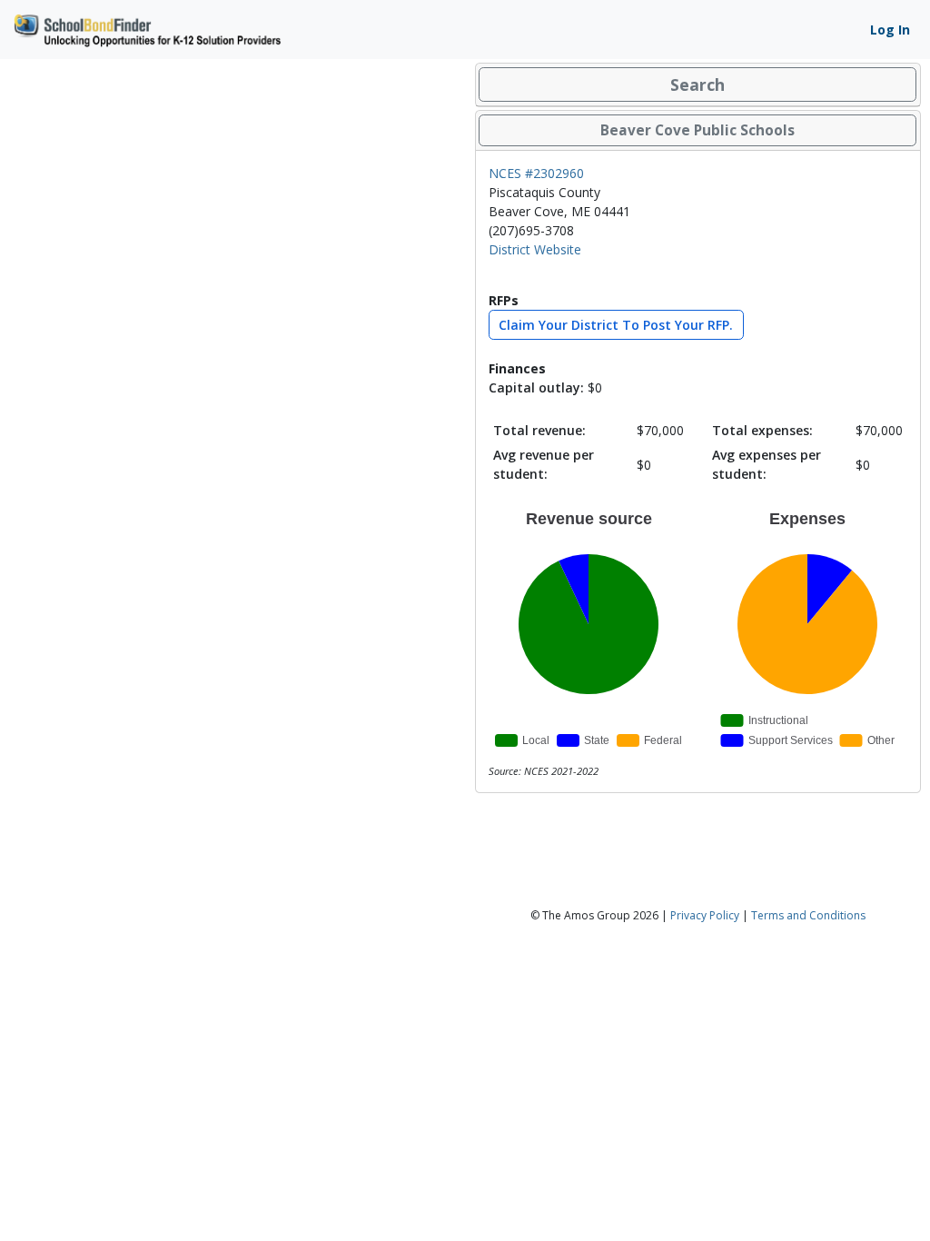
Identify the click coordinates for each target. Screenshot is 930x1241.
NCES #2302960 (536, 173)
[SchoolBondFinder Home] (146, 28)
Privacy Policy (704, 915)
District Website (535, 249)
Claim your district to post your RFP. (616, 324)
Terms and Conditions (808, 915)
